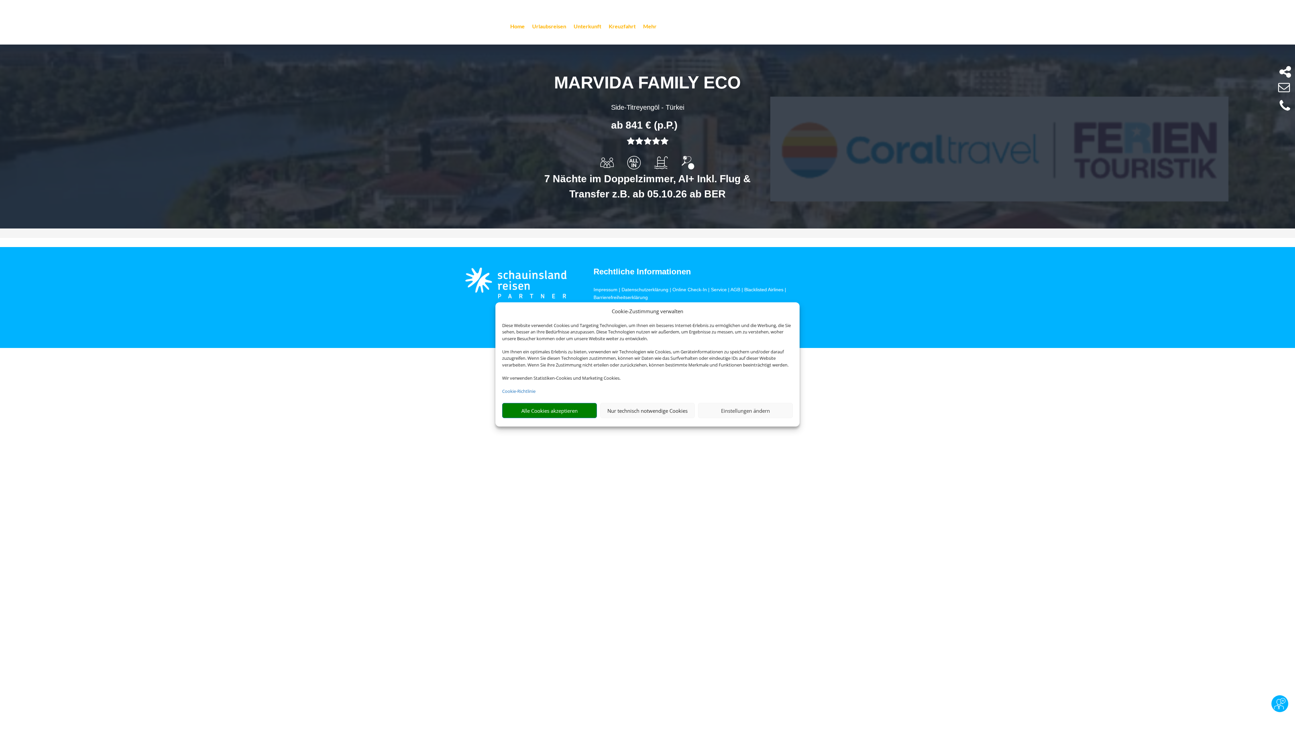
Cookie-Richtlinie (519, 391)
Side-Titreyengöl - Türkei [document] (647, 107)
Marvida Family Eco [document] (647, 82)
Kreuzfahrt (622, 26)
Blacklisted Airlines (763, 289)
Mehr (650, 26)
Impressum (605, 289)
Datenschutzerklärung (645, 289)
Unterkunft (587, 26)
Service (719, 289)
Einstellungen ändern (745, 410)
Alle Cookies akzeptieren (549, 410)
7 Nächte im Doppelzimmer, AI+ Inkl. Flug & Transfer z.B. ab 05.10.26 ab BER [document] (647, 186)
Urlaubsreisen (549, 26)
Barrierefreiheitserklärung (621, 297)
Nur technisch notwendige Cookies (647, 410)
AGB (735, 289)
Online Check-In (689, 289)
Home (517, 26)
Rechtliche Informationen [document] (642, 272)
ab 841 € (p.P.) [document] (644, 125)
